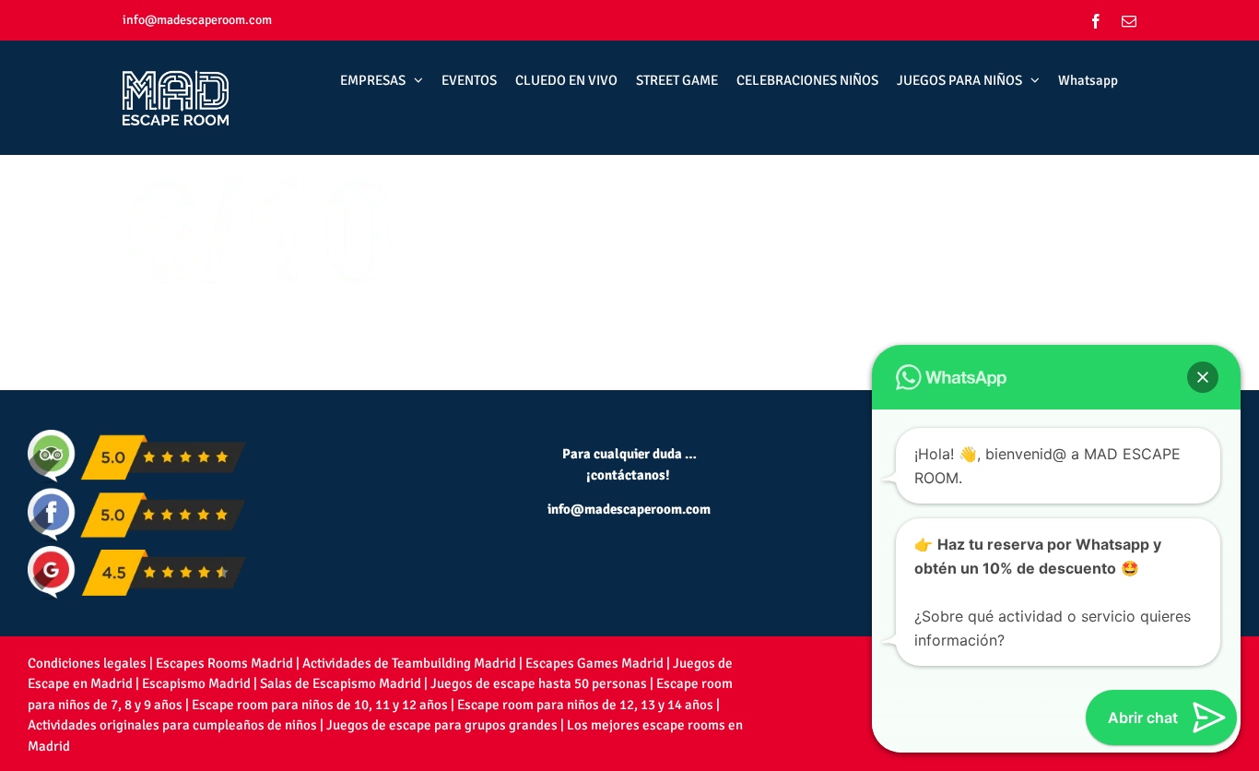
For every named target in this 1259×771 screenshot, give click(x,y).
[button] (1202, 377)
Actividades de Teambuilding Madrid (409, 663)
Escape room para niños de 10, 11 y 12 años (320, 704)
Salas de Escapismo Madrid (340, 683)
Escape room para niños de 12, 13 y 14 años (585, 704)
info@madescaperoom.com (197, 20)
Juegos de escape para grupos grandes (442, 725)
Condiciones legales (87, 663)
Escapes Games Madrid (594, 663)
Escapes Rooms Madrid (224, 663)
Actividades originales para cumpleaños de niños (172, 725)
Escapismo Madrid (196, 683)
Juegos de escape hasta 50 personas (538, 683)
